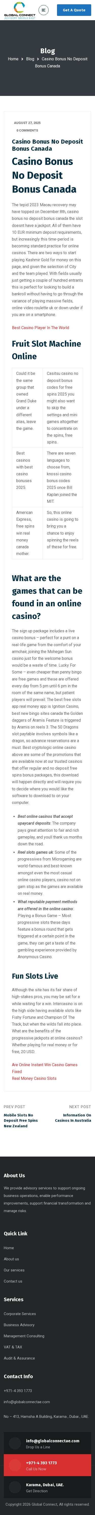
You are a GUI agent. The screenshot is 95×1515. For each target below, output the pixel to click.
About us (11, 1259)
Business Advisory (19, 1325)
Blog (30, 59)
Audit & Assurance (19, 1358)
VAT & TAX (13, 1347)
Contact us (13, 1281)
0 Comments (27, 130)
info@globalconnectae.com (27, 1402)
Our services (14, 1270)
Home (13, 59)
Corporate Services (20, 1314)
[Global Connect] (20, 10)
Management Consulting (24, 1336)
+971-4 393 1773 (41, 1462)
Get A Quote (74, 10)
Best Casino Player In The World (40, 327)
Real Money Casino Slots (34, 1078)
